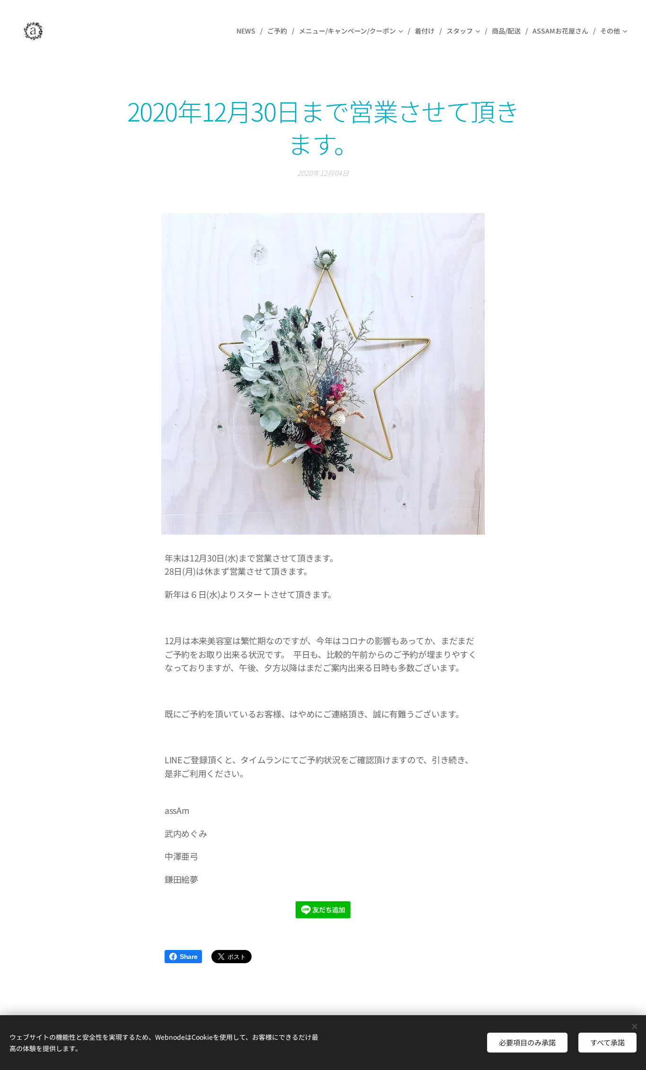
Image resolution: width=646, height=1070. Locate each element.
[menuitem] (248, 31)
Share (188, 956)
